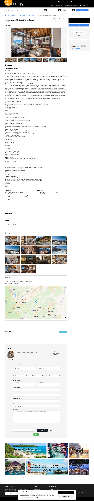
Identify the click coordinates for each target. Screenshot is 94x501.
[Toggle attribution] (66, 318)
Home (51, 5)
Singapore (12, 473)
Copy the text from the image (20, 428)
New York (56, 450)
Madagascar (85, 469)
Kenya (82, 472)
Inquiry (79, 25)
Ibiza (45, 471)
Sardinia (63, 471)
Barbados (11, 451)
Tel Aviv (75, 470)
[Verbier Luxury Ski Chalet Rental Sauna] (36, 42)
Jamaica (6, 451)
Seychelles (36, 451)
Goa (16, 472)
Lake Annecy (85, 473)
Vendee (52, 474)
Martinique (29, 450)
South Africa (79, 469)
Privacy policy (37, 489)
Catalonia (44, 474)
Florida (25, 450)
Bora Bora (41, 453)
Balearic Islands (25, 451)
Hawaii (63, 450)
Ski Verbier (86, 472)
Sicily (67, 471)
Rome (71, 452)
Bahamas (40, 450)
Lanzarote (39, 473)
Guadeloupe (35, 450)
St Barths (21, 450)
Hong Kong (17, 473)
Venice (78, 452)
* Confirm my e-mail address (19, 393)
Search (82, 10)
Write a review (63, 332)
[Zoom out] (66, 293)
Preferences (66, 496)
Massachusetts (53, 451)
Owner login (85, 1)
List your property (64, 1)
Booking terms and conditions (71, 5)
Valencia (85, 454)
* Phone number (16, 398)
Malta (32, 473)
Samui (8, 470)
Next (63, 42)
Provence (77, 454)
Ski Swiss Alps (79, 473)
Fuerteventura (45, 473)
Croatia (28, 473)
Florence (75, 452)
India (14, 472)
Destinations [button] (58, 5)
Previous (9, 42)
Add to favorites (80, 32)
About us (36, 486)
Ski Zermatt (73, 473)
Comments (15, 409)
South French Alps (76, 472)
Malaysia (10, 472)
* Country (15, 403)
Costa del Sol (61, 473)
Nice (85, 452)
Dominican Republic (18, 451)
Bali (9, 450)
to (38, 366)
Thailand (13, 450)
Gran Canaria (51, 473)
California (52, 450)
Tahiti (33, 453)
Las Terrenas (21, 453)
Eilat (88, 470)
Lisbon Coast (57, 474)
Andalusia (39, 474)
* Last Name (40, 382)
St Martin (17, 450)
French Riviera (29, 471)
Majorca (48, 471)
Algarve (56, 473)
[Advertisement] (36, 206)
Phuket (11, 470)
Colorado (63, 451)
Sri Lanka (17, 453)
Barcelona (79, 455)
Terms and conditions (39, 488)
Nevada (58, 451)
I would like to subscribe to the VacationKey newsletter (28, 425)
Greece (51, 471)
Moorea (37, 453)
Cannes (81, 452)
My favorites (75, 1)
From (14, 366)
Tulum (71, 472)
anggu (23, 470)
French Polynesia (28, 453)
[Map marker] (36, 301)
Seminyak (18, 470)
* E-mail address (16, 387)
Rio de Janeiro (73, 469)
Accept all (66, 492)
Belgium (81, 454)
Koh (6, 470)
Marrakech (79, 470)
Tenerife (35, 473)
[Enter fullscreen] (66, 288)
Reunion (40, 451)
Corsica (59, 471)
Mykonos (56, 471)
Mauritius (31, 451)
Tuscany (48, 474)
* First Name (16, 382)
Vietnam (23, 472)
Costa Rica (84, 470)
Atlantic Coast (36, 471)
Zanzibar (71, 470)
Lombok (6, 472)
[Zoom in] (66, 291)
